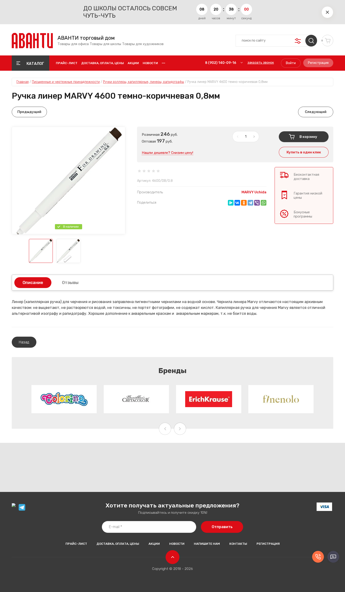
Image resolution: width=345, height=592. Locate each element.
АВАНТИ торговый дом (86, 38)
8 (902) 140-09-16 (220, 63)
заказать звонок (260, 63)
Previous (165, 429)
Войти (291, 63)
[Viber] (257, 203)
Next (180, 429)
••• (163, 63)
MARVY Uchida (254, 192)
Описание (33, 282)
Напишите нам (207, 543)
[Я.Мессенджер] (231, 203)
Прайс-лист (66, 63)
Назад (24, 342)
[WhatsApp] (263, 203)
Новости (150, 63)
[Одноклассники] (244, 203)
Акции (133, 63)
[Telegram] (250, 203)
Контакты (238, 543)
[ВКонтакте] (237, 203)
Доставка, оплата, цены (102, 63)
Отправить (222, 527)
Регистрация (318, 63)
